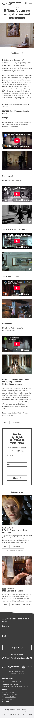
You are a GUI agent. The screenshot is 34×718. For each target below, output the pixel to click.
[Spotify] (27, 658)
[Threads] (9, 658)
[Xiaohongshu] (24, 658)
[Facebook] (3, 658)
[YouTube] (18, 658)
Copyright (24, 709)
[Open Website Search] (26, 3)
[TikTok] (15, 658)
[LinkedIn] (31, 658)
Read (4, 528)
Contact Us (8, 701)
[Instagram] (6, 658)
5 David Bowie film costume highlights (15, 531)
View (27, 379)
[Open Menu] (30, 3)
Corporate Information (14, 711)
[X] (12, 658)
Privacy (18, 709)
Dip (3, 379)
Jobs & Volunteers (10, 709)
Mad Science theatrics (12, 591)
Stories (17, 8)
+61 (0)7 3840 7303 (10, 699)
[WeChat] (21, 658)
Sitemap (24, 711)
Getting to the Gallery (10, 697)
